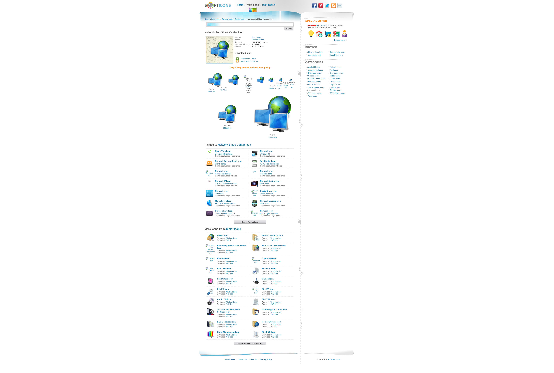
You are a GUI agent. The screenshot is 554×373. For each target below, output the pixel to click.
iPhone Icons (335, 82)
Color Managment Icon (228, 332)
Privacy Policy (266, 360)
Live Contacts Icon (226, 322)
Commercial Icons (337, 52)
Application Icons (315, 70)
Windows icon (231, 238)
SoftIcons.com (334, 360)
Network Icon (266, 151)
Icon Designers (336, 55)
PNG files (229, 240)
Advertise (253, 360)
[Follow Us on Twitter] (327, 7)
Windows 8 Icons (266, 154)
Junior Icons (240, 19)
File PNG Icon (268, 332)
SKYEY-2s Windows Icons (225, 204)
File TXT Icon (268, 299)
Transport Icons (314, 93)
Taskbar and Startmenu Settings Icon (228, 310)
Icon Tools (268, 5)
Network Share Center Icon (234, 144)
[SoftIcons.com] (218, 8)
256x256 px (273, 137)
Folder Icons (335, 76)
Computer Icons (336, 73)
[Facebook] (314, 7)
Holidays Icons (314, 82)
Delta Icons (264, 204)
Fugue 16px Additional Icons (226, 184)
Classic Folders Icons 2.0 (225, 214)
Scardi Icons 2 (220, 164)
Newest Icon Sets (315, 52)
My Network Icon (223, 201)
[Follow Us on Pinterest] (321, 7)
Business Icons (314, 73)
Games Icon (268, 279)
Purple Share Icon (224, 211)
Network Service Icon (270, 201)
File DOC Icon (269, 268)
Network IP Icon (223, 181)
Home (240, 5)
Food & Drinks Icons (316, 79)
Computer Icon (269, 258)
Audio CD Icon (224, 299)
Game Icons (335, 79)
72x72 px (223, 90)
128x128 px (227, 128)
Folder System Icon (271, 322)
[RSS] (333, 7)
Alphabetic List (314, 55)
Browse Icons (339, 40)
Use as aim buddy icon (249, 61)
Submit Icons (230, 360)
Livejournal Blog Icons (224, 154)
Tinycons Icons (266, 174)
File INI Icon (223, 289)
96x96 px (211, 91)
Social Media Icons (316, 87)
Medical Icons (314, 84)
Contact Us (242, 360)
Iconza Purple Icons (223, 174)
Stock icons (320, 26)
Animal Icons (335, 67)
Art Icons (334, 70)
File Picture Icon (225, 279)
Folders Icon (223, 258)
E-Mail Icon (222, 235)
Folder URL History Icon (274, 245)
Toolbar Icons (335, 90)
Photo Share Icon (268, 191)
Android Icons (314, 67)
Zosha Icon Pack (266, 194)
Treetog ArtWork (258, 40)
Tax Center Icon (268, 161)
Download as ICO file (248, 59)
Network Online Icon (270, 181)
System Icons (227, 19)
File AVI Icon (268, 289)
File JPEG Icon (224, 268)
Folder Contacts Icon (272, 235)
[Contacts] (340, 7)
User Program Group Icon (274, 309)
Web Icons (312, 96)
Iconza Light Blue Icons (269, 214)
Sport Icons (335, 87)
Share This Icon (223, 151)
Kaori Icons (264, 184)
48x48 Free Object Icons (269, 164)
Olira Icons (219, 194)
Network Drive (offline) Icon (228, 161)
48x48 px (272, 88)
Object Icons (335, 84)
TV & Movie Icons (337, 93)
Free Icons (253, 5)
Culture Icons (313, 76)
